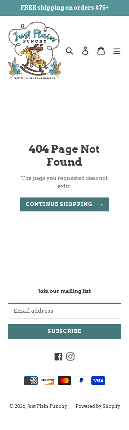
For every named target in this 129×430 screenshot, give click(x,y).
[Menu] (117, 50)
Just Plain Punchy (47, 406)
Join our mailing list (64, 291)
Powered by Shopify (98, 406)
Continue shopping (59, 204)
